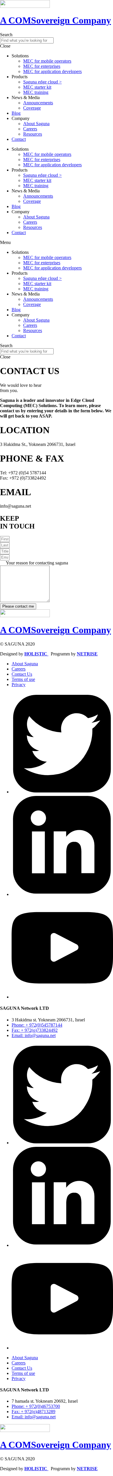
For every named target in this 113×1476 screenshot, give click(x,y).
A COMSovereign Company (55, 20)
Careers (30, 128)
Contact (19, 139)
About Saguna (36, 123)
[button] (56, 242)
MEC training (35, 92)
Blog (16, 113)
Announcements (38, 102)
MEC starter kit (37, 87)
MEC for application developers (52, 71)
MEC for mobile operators (47, 61)
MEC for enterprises (41, 66)
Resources (32, 134)
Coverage (32, 107)
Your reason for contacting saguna (37, 562)
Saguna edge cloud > (42, 81)
